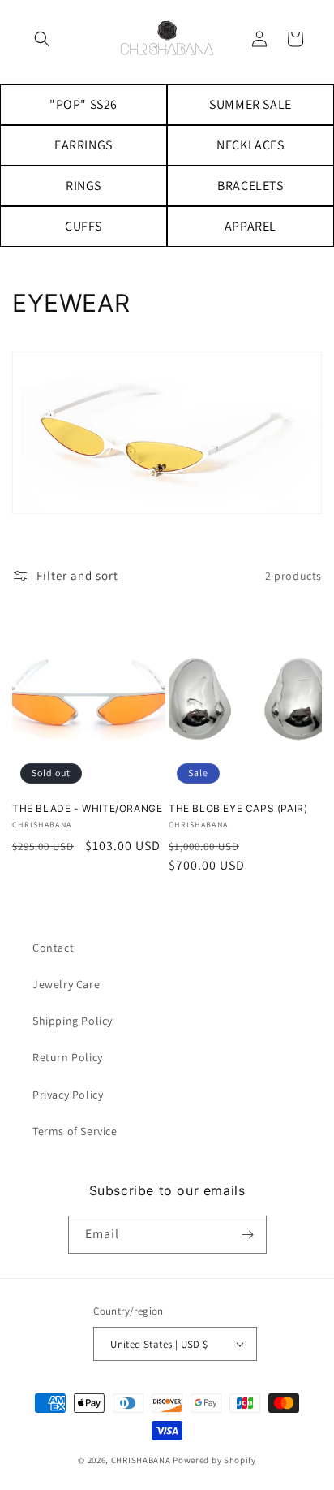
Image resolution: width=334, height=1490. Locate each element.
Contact (53, 947)
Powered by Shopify (214, 1460)
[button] (42, 39)
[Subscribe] (248, 1235)
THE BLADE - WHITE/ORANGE (87, 808)
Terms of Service (75, 1131)
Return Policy (67, 1057)
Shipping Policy (72, 1020)
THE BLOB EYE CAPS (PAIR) (238, 808)
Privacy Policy (67, 1094)
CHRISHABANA (141, 1460)
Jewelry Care (66, 984)
